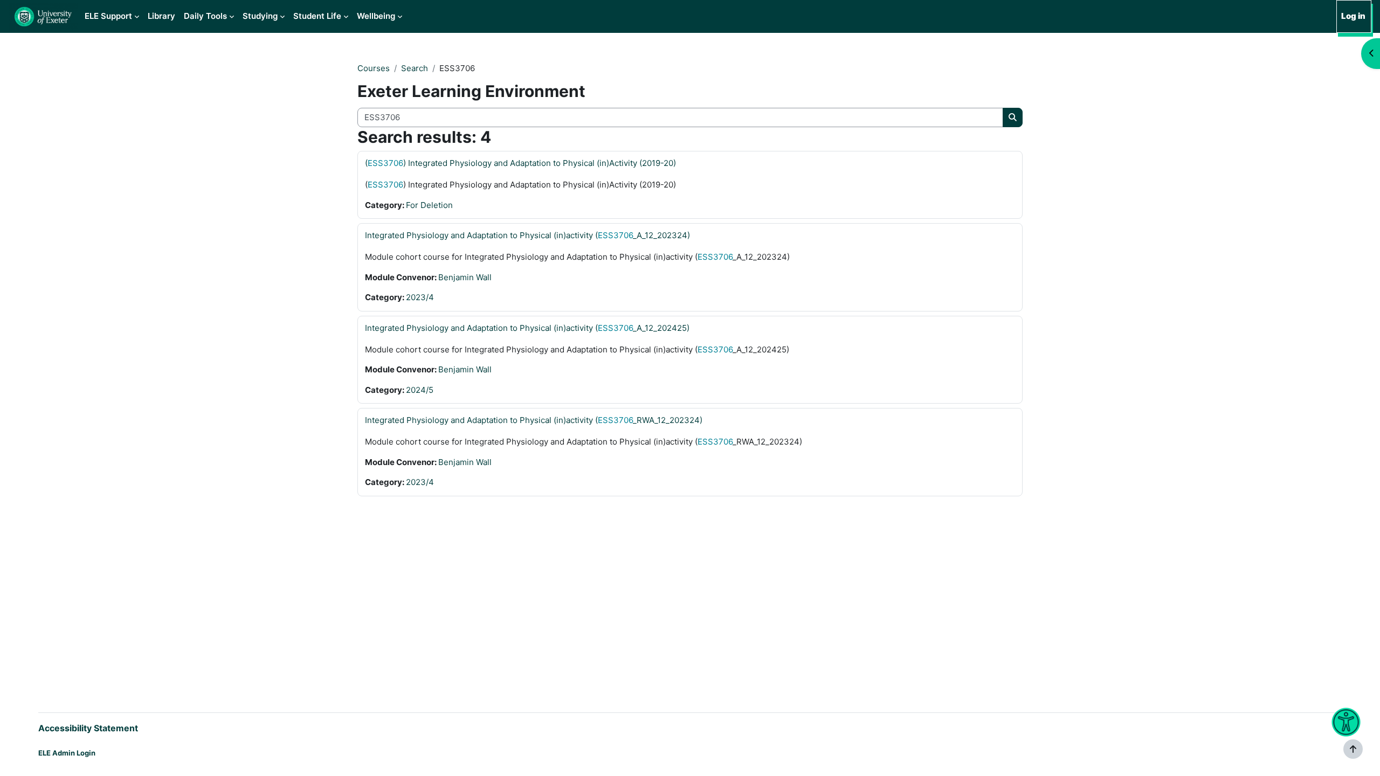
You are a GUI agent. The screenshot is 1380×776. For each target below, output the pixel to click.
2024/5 (419, 390)
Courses (373, 68)
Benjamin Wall (465, 277)
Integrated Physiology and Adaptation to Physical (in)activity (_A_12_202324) (527, 235)
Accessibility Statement (88, 728)
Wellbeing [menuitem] (376, 16)
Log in (1353, 16)
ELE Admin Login (66, 753)
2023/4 (420, 297)
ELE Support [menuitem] (108, 16)
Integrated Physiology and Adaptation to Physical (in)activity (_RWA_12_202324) (533, 420)
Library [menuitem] (161, 16)
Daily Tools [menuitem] (205, 16)
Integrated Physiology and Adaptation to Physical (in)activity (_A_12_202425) (527, 328)
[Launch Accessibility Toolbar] (1346, 722)
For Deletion (429, 205)
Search (414, 68)
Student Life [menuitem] (317, 16)
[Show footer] (1353, 749)
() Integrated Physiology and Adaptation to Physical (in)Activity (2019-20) (520, 163)
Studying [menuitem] (260, 16)
